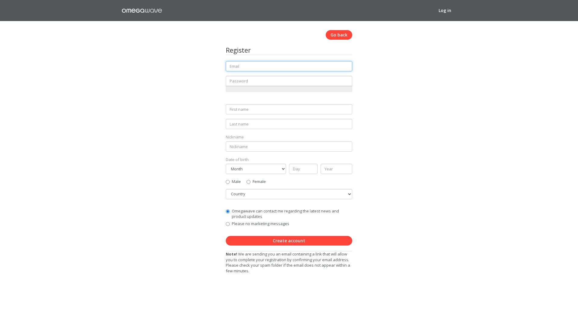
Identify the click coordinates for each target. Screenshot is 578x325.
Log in (445, 10)
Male (236, 181)
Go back (339, 35)
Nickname (235, 137)
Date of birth (237, 159)
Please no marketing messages (260, 223)
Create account (289, 240)
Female (259, 181)
